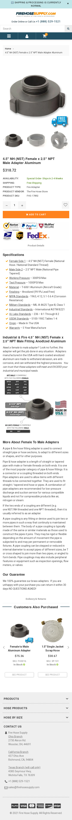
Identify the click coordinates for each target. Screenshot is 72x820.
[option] (12, 139)
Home (8, 48)
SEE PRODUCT (19, 674)
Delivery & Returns (36, 599)
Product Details (36, 245)
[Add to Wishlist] (65, 205)
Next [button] (66, 140)
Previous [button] (3, 140)
